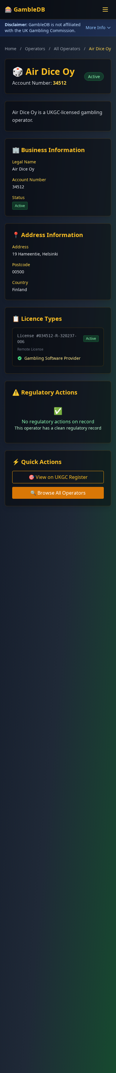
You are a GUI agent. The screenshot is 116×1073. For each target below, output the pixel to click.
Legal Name (24, 162)
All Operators (67, 48)
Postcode (21, 264)
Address (20, 247)
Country (20, 282)
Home (10, 48)
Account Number (29, 179)
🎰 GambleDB (25, 9)
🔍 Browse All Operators (58, 493)
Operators (35, 48)
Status (18, 197)
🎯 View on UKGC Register (58, 477)
